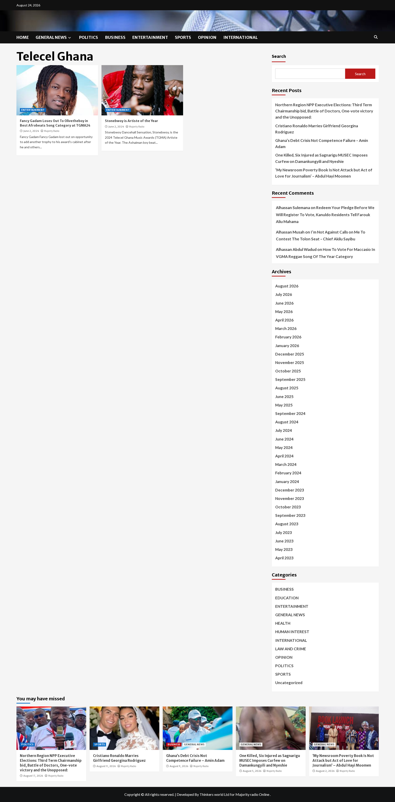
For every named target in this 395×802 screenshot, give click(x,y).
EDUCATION (287, 597)
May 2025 (284, 405)
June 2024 (284, 439)
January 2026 (287, 345)
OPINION (207, 37)
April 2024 (284, 456)
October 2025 (288, 371)
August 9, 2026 (179, 766)
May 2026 (284, 311)
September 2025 (290, 379)
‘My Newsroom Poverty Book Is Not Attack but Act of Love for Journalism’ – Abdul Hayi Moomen (323, 172)
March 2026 (285, 328)
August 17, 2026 (33, 775)
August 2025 (286, 387)
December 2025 (289, 354)
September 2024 (290, 413)
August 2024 (286, 422)
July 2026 (283, 294)
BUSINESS (115, 37)
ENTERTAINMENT (150, 37)
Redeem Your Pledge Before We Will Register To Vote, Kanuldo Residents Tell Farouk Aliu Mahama (325, 214)
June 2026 (284, 303)
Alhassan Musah (290, 232)
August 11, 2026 (106, 766)
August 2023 (286, 523)
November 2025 (289, 362)
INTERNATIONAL (240, 37)
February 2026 (288, 337)
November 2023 (289, 498)
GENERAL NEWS (51, 37)
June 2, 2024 (31, 131)
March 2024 (285, 464)
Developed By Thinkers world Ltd (203, 794)
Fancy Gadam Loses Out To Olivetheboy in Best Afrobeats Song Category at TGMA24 (55, 123)
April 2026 (284, 320)
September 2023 (290, 515)
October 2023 (288, 507)
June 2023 (284, 541)
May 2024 (284, 447)
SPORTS (183, 37)
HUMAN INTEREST (292, 631)
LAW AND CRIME (290, 648)
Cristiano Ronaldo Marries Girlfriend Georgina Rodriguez (316, 128)
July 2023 (283, 532)
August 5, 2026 (252, 771)
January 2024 (287, 481)
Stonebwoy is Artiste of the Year (131, 121)
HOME (22, 37)
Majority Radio (51, 131)
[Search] (376, 37)
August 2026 (286, 286)
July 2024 (283, 430)
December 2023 (289, 490)
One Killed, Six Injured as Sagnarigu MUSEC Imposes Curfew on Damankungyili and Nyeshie (321, 158)
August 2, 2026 (325, 771)
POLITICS (88, 37)
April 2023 (284, 557)
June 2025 (284, 396)
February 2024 (288, 472)
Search (279, 56)
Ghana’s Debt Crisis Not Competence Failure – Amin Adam (321, 143)
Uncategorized (288, 682)
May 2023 (284, 549)
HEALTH (282, 623)
